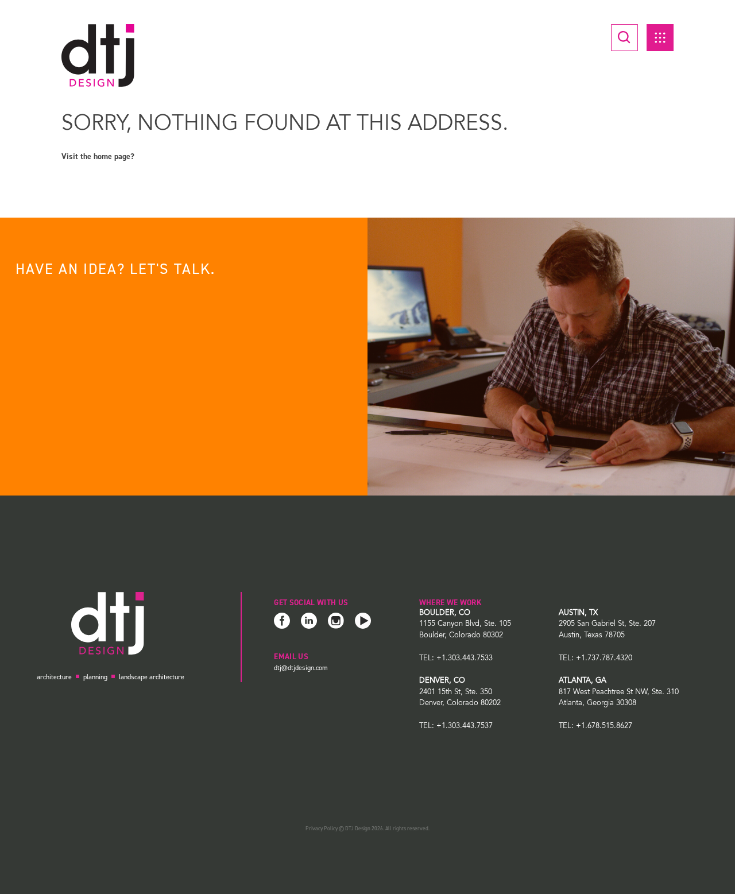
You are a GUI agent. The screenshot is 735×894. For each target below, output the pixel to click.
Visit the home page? (97, 156)
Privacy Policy (321, 828)
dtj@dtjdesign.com (301, 667)
